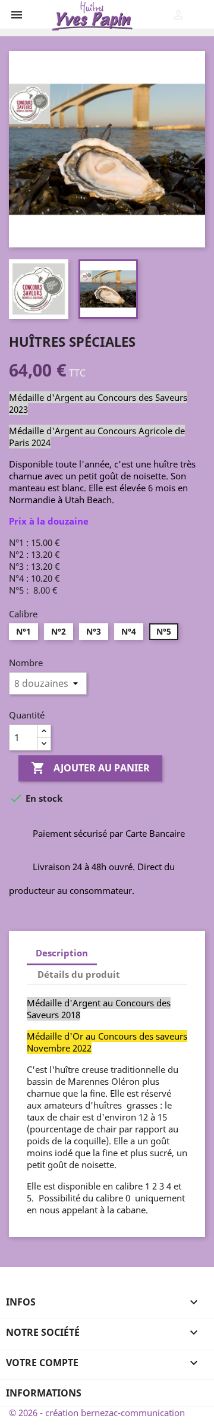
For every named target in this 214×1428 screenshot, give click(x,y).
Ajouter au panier (90, 768)
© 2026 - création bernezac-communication (97, 1412)
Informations (43, 1392)
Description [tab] (62, 953)
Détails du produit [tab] (78, 974)
